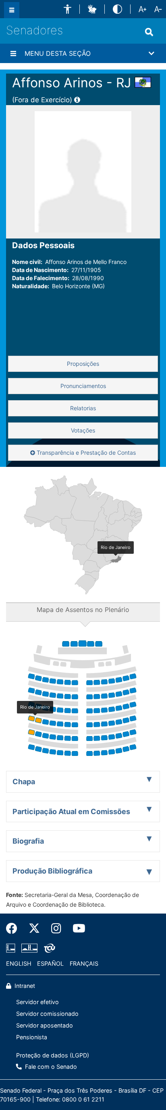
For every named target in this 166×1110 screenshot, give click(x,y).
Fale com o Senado (50, 1066)
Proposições (83, 363)
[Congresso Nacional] (29, 948)
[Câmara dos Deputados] (12, 948)
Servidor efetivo (37, 1001)
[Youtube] (76, 928)
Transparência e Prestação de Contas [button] (85, 452)
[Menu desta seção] (13, 53)
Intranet (24, 985)
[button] (67, 9)
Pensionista (31, 1037)
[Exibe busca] (149, 32)
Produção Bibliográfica (52, 871)
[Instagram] (56, 928)
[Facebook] (14, 928)
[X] (34, 928)
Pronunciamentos (83, 385)
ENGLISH (18, 963)
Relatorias (83, 408)
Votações (83, 430)
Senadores (34, 30)
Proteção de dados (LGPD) (52, 1055)
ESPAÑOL (50, 963)
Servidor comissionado (47, 1013)
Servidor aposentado (44, 1025)
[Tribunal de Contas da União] (48, 948)
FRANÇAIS (84, 963)
